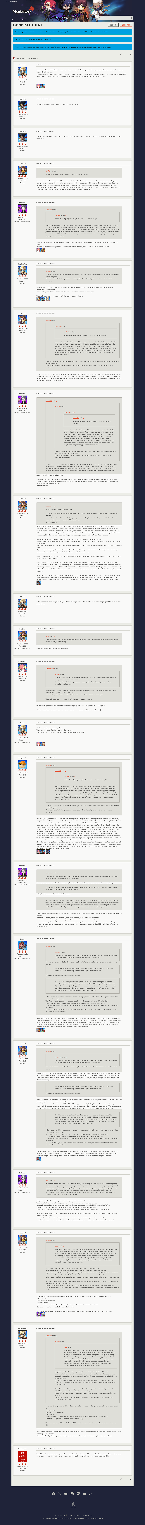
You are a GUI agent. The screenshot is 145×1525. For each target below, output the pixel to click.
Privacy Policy (73, 1515)
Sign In (113, 25)
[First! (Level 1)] (22, 77)
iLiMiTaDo (22, 99)
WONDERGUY (22, 661)
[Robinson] (22, 71)
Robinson (22, 65)
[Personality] (25, 111)
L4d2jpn (22, 629)
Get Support (60, 1515)
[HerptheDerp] (22, 270)
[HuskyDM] (22, 170)
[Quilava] (48, 851)
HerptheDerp (22, 264)
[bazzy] (22, 945)
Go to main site (10, 1)
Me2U (22, 596)
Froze (22, 723)
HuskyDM (22, 163)
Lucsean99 (22, 1449)
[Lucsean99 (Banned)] (22, 1456)
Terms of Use (87, 1515)
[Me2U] (22, 603)
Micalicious (22, 1328)
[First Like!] (25, 77)
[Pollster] (22, 111)
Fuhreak (22, 202)
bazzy (22, 939)
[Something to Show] (19, 176)
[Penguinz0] (22, 764)
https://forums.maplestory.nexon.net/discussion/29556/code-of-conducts (86, 47)
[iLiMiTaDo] (22, 105)
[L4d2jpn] (22, 635)
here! (49, 39)
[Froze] (22, 729)
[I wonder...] (25, 609)
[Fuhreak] (22, 208)
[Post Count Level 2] (22, 276)
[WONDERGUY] (39, 85)
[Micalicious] (43, 1314)
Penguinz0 (22, 758)
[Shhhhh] (22, 176)
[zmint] (48, 299)
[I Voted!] (19, 77)
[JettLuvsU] (43, 249)
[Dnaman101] (43, 85)
